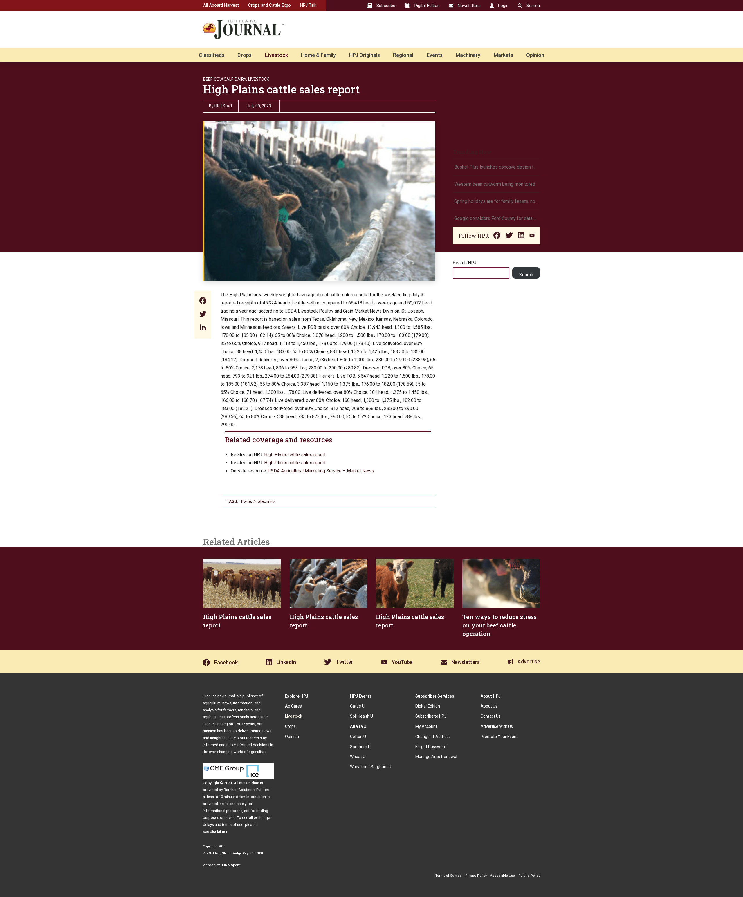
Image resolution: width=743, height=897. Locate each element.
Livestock (276, 55)
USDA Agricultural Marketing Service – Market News (321, 471)
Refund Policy (529, 876)
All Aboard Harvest (221, 5)
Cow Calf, (224, 79)
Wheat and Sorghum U (370, 766)
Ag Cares (293, 706)
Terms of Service (448, 876)
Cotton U (358, 736)
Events (435, 55)
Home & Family (318, 55)
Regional (403, 55)
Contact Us (491, 716)
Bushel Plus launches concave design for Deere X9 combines (496, 167)
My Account (426, 726)
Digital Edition (427, 706)
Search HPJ (464, 263)
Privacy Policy (476, 876)
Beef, (208, 79)
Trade (245, 501)
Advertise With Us (497, 726)
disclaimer (218, 831)
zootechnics (264, 501)
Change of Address (433, 736)
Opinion (535, 55)
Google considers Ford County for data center (496, 218)
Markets (503, 55)
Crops (244, 55)
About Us (489, 706)
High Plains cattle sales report (295, 454)
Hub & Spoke (231, 865)
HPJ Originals (364, 55)
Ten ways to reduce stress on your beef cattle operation (499, 625)
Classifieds (211, 55)
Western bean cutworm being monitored (494, 184)
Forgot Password (430, 746)
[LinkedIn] (203, 328)
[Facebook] (203, 301)
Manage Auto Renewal (436, 756)
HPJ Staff (223, 106)
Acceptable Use (502, 876)
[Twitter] (203, 314)
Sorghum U (360, 746)
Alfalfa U (358, 726)
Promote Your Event (499, 736)
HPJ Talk (308, 5)
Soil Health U (361, 716)
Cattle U (357, 706)
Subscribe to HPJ (430, 716)
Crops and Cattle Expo (269, 5)
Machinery (468, 55)
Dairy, (241, 79)
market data (249, 783)
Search (526, 274)
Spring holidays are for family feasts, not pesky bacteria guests (496, 201)
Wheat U (357, 756)
